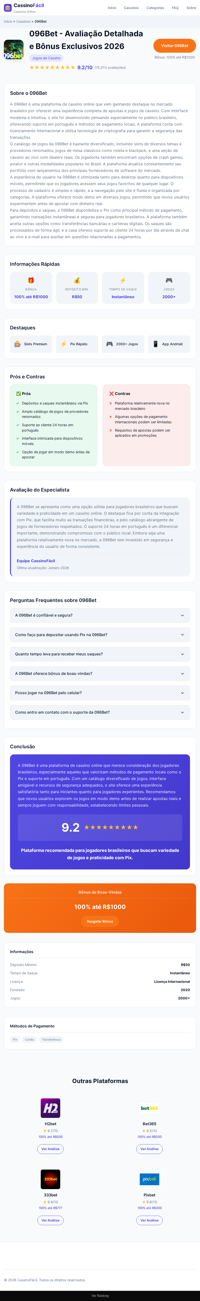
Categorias (155, 8)
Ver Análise (50, 1149)
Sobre (191, 8)
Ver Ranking (100, 1296)
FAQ (175, 8)
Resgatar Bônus (100, 921)
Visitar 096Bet (174, 45)
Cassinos (131, 8)
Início (112, 8)
